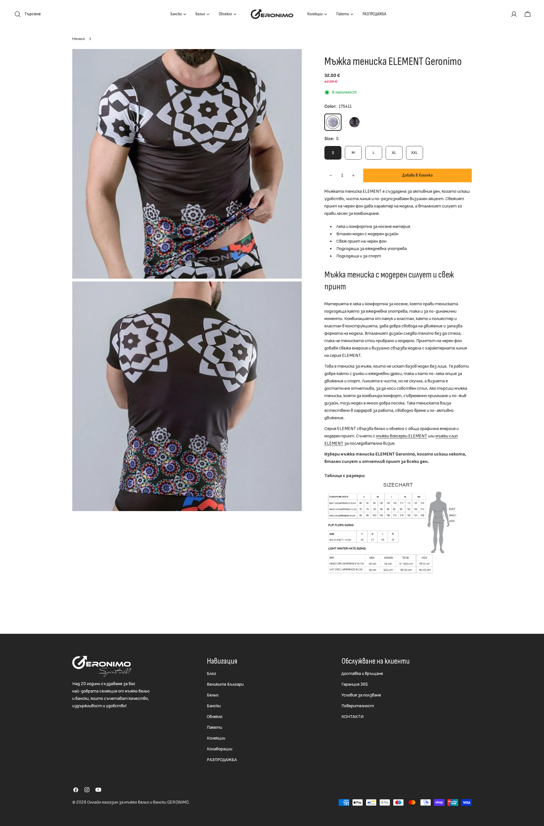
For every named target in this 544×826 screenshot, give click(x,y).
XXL (414, 152)
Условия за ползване (361, 695)
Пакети (214, 727)
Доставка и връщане (362, 673)
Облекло (214, 716)
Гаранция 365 (354, 684)
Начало (78, 38)
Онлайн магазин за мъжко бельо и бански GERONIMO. (138, 802)
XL (394, 152)
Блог (211, 673)
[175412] (354, 122)
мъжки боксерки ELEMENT (401, 436)
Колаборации (219, 749)
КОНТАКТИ (352, 716)
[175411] (332, 122)
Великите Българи (225, 684)
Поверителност (357, 706)
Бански (214, 706)
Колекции (216, 738)
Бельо (212, 695)
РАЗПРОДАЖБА (222, 760)
